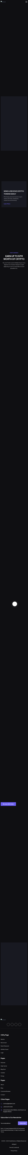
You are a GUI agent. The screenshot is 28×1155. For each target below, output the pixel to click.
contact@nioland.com (9, 1103)
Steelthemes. (12, 1141)
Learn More (7, 204)
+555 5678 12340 (8, 1106)
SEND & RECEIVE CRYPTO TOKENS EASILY (14, 192)
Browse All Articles (8, 804)
